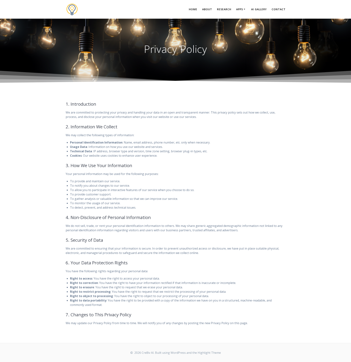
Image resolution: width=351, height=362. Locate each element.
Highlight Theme (209, 353)
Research (224, 9)
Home (193, 9)
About (207, 9)
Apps (239, 9)
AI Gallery (259, 9)
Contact (279, 9)
